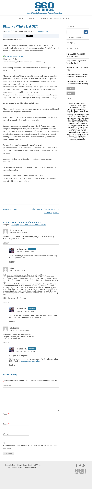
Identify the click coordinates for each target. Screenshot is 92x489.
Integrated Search (81, 122)
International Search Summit (78, 125)
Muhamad (14, 328)
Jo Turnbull (9, 31)
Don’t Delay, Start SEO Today (54, 18)
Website (6, 434)
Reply (5, 243)
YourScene (81, 140)
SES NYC (78, 136)
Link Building (76, 127)
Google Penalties (83, 118)
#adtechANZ (74, 104)
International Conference (78, 123)
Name (6, 414)
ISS (69, 127)
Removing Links (74, 131)
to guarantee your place (31, 361)
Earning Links (78, 111)
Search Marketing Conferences (77, 133)
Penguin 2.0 (73, 129)
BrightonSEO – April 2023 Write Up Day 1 (76, 62)
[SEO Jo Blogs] (44, 13)
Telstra (78, 138)
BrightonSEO (74, 107)
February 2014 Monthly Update (78, 114)
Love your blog (10, 209)
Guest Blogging (73, 120)
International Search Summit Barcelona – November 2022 (78, 75)
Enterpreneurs (81, 113)
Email (6, 424)
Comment (7, 385)
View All (71, 89)
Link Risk (84, 127)
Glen (12, 268)
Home (20, 18)
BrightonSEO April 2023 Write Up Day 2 (76, 55)
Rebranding (82, 129)
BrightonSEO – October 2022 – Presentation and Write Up (77, 82)
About (32, 18)
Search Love (78, 132)
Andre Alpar (81, 106)
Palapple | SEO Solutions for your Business (28, 224)
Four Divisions (16, 230)
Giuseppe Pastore (75, 116)
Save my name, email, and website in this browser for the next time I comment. (30, 447)
